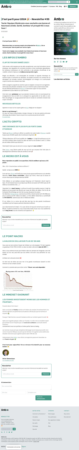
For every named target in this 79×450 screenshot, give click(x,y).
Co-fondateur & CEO (8, 360)
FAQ (49, 423)
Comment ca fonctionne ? (39, 414)
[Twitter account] (66, 62)
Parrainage (35, 426)
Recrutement (67, 417)
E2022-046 (36, 441)
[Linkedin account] (55, 62)
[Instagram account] (60, 62)
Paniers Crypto (36, 420)
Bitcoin (13, 173)
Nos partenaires (52, 417)
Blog (49, 426)
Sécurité (35, 429)
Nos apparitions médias (54, 420)
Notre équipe (51, 414)
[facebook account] (58, 62)
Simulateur (35, 417)
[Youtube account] (63, 62)
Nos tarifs (35, 423)
